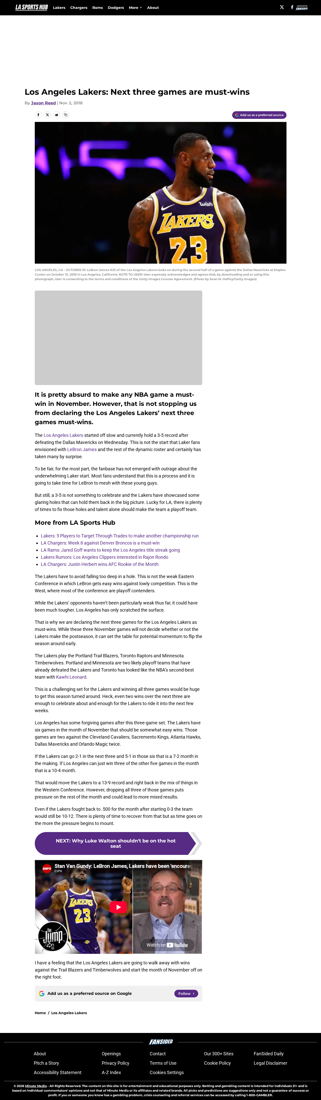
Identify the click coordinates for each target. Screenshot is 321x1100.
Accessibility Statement (57, 1072)
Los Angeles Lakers (63, 435)
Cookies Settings (167, 1072)
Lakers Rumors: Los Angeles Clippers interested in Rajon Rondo (104, 557)
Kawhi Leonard (71, 677)
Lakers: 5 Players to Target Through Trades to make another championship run (120, 535)
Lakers (59, 7)
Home (40, 1013)
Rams (97, 7)
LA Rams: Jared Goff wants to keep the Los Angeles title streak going (110, 550)
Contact (158, 1053)
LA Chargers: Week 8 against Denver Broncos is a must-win (100, 543)
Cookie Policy (217, 1063)
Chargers (78, 7)
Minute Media (36, 1086)
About (153, 7)
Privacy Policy (115, 1063)
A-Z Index (111, 1072)
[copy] (65, 114)
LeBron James (82, 449)
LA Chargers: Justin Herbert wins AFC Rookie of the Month (100, 564)
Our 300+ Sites (218, 1053)
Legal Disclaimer (270, 1063)
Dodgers (116, 7)
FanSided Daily (269, 1053)
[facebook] (292, 7)
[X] (282, 7)
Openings (111, 1053)
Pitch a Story (46, 1063)
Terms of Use (163, 1063)
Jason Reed (43, 103)
